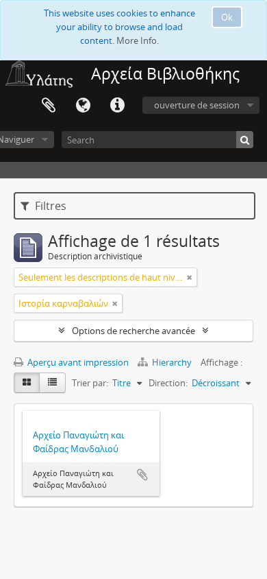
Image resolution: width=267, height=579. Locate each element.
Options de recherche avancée (133, 330)
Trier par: (90, 383)
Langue (83, 105)
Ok (227, 17)
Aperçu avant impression (77, 362)
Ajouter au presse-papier (142, 475)
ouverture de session (197, 105)
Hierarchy (172, 362)
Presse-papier (48, 105)
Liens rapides (117, 105)
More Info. (137, 40)
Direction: (168, 383)
